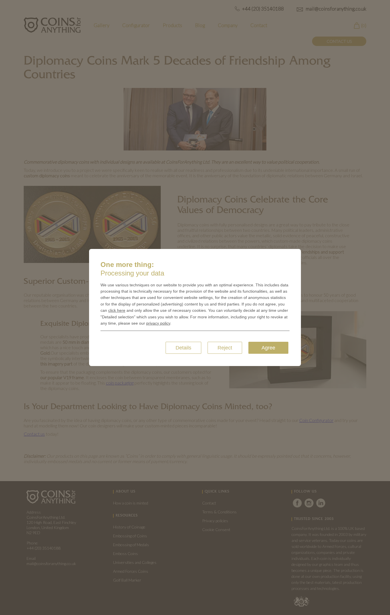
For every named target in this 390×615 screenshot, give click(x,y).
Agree (268, 348)
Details (183, 348)
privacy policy (158, 323)
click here (116, 310)
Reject (225, 348)
